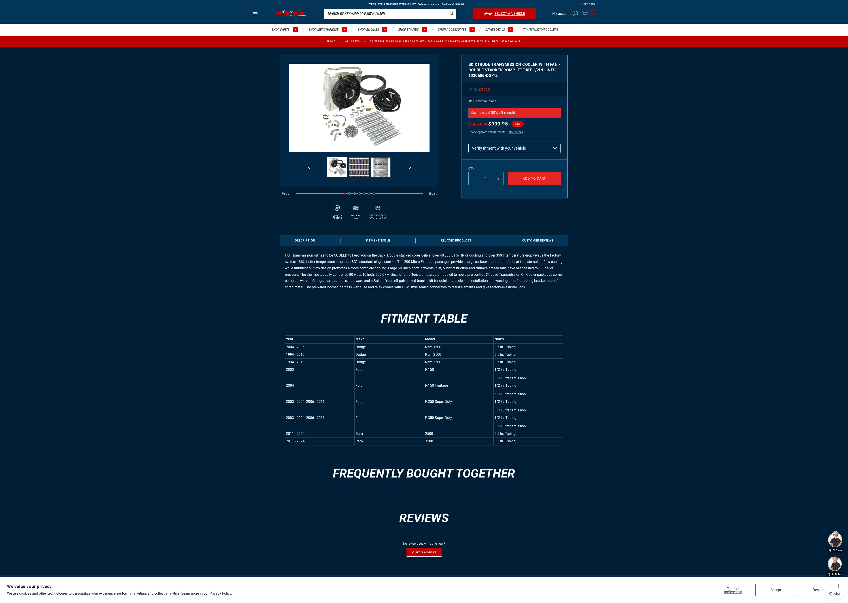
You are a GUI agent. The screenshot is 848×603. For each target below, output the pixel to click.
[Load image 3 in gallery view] (381, 167)
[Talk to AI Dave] (835, 539)
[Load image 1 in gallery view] (337, 167)
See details (516, 132)
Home (331, 41)
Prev (286, 193)
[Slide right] (410, 167)
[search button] (451, 13)
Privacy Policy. (221, 593)
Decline (818, 590)
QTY (471, 168)
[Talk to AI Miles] (835, 563)
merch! (509, 112)
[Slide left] (309, 167)
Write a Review (428, 553)
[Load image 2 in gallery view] (359, 167)
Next (433, 193)
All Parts (352, 41)
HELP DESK (590, 4)
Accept (775, 590)
